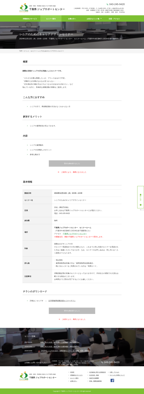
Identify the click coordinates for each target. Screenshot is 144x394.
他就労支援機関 (94, 378)
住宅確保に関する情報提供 (97, 372)
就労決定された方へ (141, 196)
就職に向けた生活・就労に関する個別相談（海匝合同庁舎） (60, 342)
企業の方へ (72, 19)
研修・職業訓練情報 (95, 381)
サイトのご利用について (117, 375)
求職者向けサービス (30, 19)
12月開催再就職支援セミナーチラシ (62, 301)
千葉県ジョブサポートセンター (75, 234)
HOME (72, 372)
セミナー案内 (51, 19)
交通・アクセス (114, 19)
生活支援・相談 (94, 375)
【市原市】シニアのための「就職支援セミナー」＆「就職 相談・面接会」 (65, 351)
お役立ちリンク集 (93, 19)
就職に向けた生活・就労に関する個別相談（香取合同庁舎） (60, 346)
